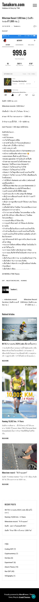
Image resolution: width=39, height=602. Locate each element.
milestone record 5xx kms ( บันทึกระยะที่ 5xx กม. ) (10, 302)
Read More (5, 361)
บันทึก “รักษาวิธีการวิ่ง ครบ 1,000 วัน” (18, 530)
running (24, 280)
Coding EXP (9, 549)
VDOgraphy (9, 576)
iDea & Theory (10, 567)
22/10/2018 (6, 26)
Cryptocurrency (10, 554)
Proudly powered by (16, 595)
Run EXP (5, 31)
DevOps (8, 558)
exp (3, 280)
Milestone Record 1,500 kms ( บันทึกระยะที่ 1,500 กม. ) (28, 302)
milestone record (12, 280)
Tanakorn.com (13, 4)
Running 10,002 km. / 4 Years (13, 421)
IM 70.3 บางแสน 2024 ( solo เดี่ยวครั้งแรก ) (19, 343)
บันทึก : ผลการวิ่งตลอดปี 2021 (15, 526)
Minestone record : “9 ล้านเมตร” (14, 472)
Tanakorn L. (17, 26)
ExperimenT (9, 562)
